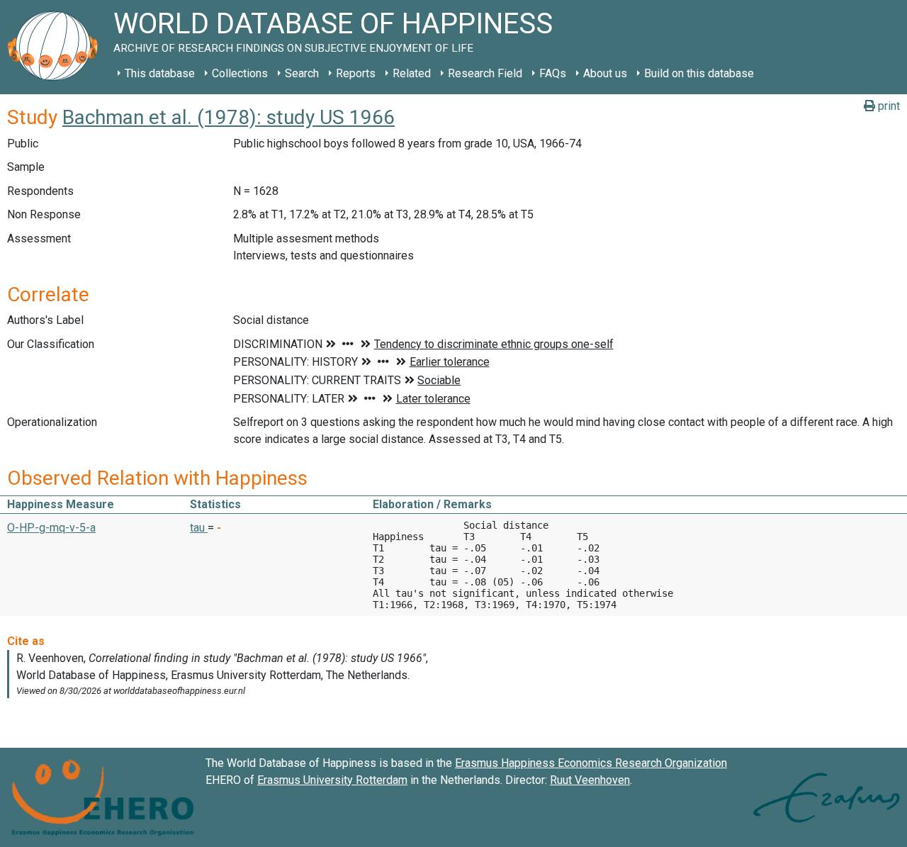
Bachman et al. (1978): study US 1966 (228, 117)
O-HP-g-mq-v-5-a (51, 527)
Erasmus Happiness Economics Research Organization (591, 763)
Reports (356, 73)
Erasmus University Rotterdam (332, 780)
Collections (240, 73)
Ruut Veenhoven (590, 780)
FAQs (552, 73)
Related (412, 73)
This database (160, 73)
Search (302, 73)
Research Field (485, 73)
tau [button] (199, 527)
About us (605, 73)
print (887, 106)
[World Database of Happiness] (56, 47)
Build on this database (699, 73)
